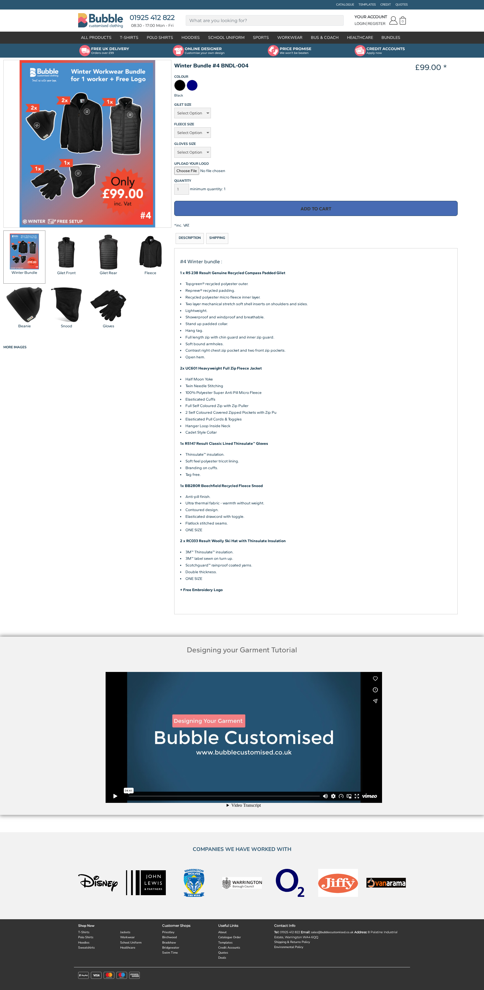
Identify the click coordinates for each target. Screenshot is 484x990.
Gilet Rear (108, 273)
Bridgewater (170, 948)
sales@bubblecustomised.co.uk (332, 932)
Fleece (150, 273)
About (222, 932)
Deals (222, 958)
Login (360, 23)
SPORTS (261, 37)
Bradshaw (169, 942)
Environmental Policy (288, 947)
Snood (66, 326)
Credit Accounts (229, 948)
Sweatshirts (86, 948)
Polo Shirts (85, 937)
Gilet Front (66, 273)
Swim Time (170, 953)
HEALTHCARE (360, 37)
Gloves (108, 326)
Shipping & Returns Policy (292, 942)
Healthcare (127, 948)
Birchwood (169, 937)
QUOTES (401, 5)
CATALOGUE (345, 5)
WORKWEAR (289, 37)
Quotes (223, 953)
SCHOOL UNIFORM (226, 37)
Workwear (127, 937)
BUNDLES (390, 37)
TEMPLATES (367, 5)
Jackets (125, 932)
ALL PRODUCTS (96, 37)
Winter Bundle (24, 272)
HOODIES (191, 37)
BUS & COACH (325, 37)
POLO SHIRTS (160, 37)
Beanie (24, 326)
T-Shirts (83, 932)
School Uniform (130, 942)
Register (376, 23)
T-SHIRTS (129, 37)
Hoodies (83, 942)
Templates (225, 942)
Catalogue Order (229, 937)
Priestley (168, 932)
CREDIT (385, 5)
